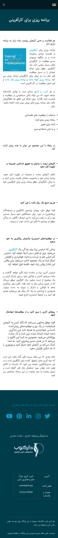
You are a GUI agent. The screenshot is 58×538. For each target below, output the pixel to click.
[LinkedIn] (29, 415)
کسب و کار (42, 91)
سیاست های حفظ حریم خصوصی (42, 533)
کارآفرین (13, 249)
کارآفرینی (33, 50)
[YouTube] (10, 415)
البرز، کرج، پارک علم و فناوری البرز (25, 477)
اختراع (28, 436)
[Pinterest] (19, 415)
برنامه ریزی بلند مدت (15, 79)
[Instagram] (38, 415)
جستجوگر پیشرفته (39, 436)
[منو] (4, 4)
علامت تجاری (16, 436)
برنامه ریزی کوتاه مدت (39, 79)
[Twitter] (48, 415)
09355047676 (26, 492)
